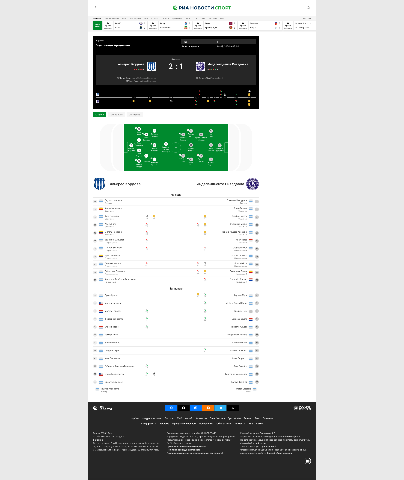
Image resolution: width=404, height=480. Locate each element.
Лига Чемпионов (111, 18)
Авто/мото (201, 418)
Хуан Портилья (149, 81)
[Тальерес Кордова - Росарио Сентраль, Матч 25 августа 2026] (143, 69)
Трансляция (116, 114)
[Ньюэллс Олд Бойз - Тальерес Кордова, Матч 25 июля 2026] (134, 69)
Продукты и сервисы (184, 423)
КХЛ (196, 18)
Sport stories (234, 418)
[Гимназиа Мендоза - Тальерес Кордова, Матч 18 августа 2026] (142, 69)
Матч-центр (97, 25)
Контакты (240, 423)
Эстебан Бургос (239, 216)
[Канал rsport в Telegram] (220, 408)
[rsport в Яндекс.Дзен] (184, 408)
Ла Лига (154, 18)
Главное (97, 18)
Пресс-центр (206, 423)
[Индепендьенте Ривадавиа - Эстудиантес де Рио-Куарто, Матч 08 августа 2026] (211, 69)
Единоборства (217, 418)
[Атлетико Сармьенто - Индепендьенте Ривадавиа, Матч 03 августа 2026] (213, 69)
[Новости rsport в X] (233, 408)
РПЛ (124, 18)
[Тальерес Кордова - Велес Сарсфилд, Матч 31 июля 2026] (136, 69)
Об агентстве (224, 423)
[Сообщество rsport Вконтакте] (196, 408)
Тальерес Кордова (130, 64)
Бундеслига (177, 18)
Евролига (213, 18)
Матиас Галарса (113, 311)
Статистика (134, 114)
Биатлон (169, 418)
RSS (251, 423)
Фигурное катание (151, 418)
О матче (99, 114)
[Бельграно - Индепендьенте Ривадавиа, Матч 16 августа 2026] (210, 69)
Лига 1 (188, 18)
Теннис (248, 418)
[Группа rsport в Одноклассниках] (208, 408)
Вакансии (98, 440)
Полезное (268, 418)
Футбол (100, 40)
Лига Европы (135, 18)
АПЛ (146, 18)
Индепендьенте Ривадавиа (228, 64)
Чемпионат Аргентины (113, 45)
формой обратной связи (253, 443)
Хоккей (188, 418)
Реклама (164, 423)
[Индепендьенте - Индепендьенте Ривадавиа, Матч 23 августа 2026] (208, 69)
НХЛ (203, 18)
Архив (259, 423)
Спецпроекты (148, 423)
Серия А (165, 18)
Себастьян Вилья (238, 271)
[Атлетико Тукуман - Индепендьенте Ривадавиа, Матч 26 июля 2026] (217, 69)
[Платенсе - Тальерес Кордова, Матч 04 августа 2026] (138, 69)
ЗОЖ (179, 418)
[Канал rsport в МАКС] (171, 408)
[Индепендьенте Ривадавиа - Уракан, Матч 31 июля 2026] (215, 69)
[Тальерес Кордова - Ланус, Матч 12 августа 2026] (140, 69)
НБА (222, 18)
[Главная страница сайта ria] (191, 8)
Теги (257, 418)
